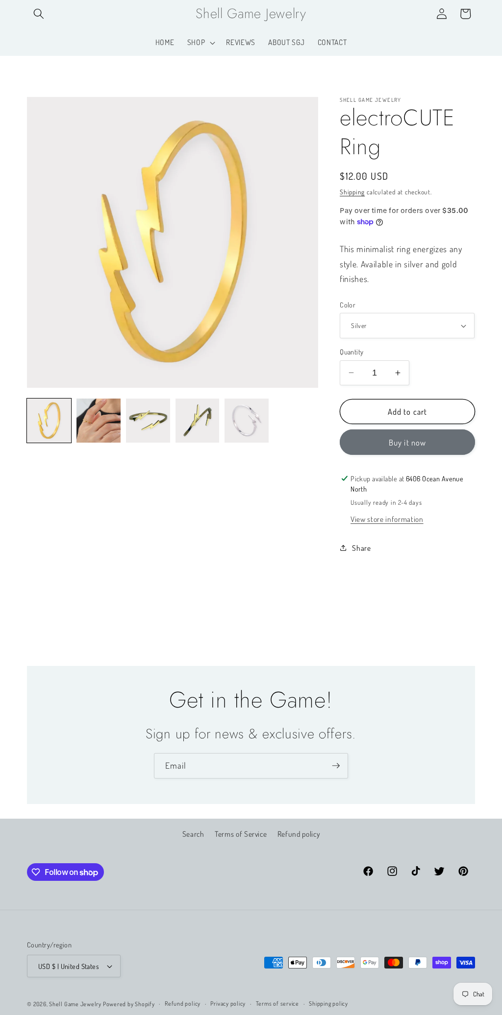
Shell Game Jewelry (76, 1004)
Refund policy (298, 834)
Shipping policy (328, 1003)
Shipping (352, 192)
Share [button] (361, 548)
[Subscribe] (336, 766)
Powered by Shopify (129, 1004)
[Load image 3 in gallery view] (148, 421)
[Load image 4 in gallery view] (198, 421)
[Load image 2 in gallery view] (98, 421)
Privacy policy (228, 1003)
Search (193, 834)
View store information (387, 519)
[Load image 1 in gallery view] (49, 421)
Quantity (352, 351)
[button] (38, 13)
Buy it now (407, 442)
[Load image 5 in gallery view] (247, 421)
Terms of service (277, 1003)
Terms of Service (241, 834)
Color (347, 304)
